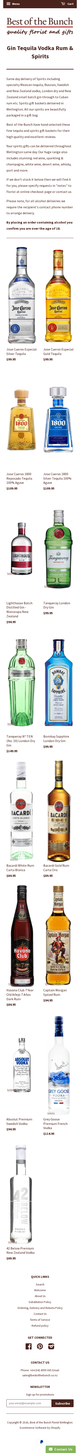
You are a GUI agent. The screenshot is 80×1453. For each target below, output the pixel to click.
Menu (16, 4)
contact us (63, 192)
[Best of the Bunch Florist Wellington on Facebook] (28, 1348)
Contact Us (40, 1314)
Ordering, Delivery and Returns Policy (40, 1308)
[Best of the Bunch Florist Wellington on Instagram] (51, 1348)
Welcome (40, 1290)
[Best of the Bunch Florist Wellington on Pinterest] (40, 1348)
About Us (40, 1296)
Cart (70, 4)
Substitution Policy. (40, 1302)
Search (40, 1284)
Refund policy (40, 1325)
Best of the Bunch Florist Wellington (51, 1422)
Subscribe (62, 1403)
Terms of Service (40, 1320)
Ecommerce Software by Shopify (40, 1428)
